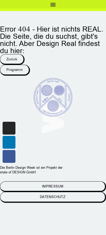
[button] (53, 4)
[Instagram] (9, 128)
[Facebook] (9, 156)
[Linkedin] (9, 142)
